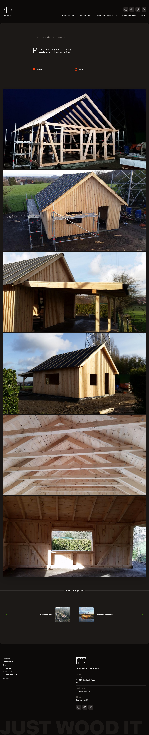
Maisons (66, 15)
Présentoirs (113, 15)
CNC (90, 15)
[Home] (33, 37)
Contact (142, 15)
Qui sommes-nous (128, 15)
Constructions (79, 15)
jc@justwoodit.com (84, 700)
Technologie (99, 15)
